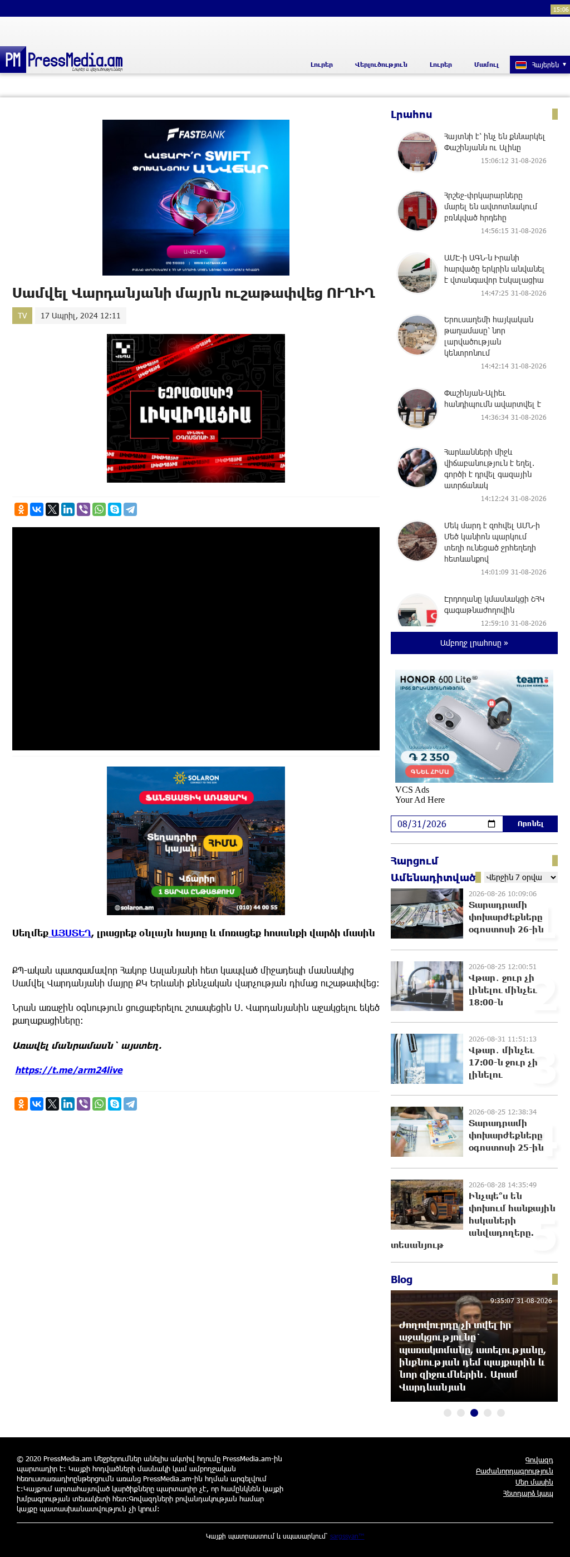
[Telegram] (130, 509)
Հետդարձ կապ (528, 1493)
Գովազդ (539, 1459)
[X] (52, 509)
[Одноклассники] (21, 509)
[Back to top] (550, 1537)
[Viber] (83, 509)
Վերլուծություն (381, 64)
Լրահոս (412, 114)
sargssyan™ (347, 1536)
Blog (401, 1279)
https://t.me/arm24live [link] (68, 1069)
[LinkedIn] (68, 509)
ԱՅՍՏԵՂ (69, 932)
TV (22, 315)
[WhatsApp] (99, 509)
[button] (447, 1413)
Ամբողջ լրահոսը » (474, 642)
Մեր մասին (534, 1481)
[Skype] (114, 509)
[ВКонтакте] (36, 509)
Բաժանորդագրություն (514, 1470)
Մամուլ (486, 64)
